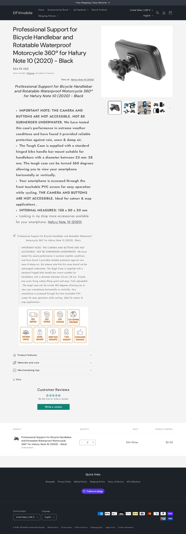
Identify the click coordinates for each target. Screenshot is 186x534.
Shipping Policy (97, 481)
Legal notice (110, 527)
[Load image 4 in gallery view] (159, 107)
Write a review (53, 406)
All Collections (133, 481)
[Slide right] (170, 108)
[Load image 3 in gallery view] (144, 107)
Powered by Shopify (37, 527)
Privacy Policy (64, 481)
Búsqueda (50, 481)
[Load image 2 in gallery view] (129, 107)
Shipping (30, 73)
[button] (59, 10)
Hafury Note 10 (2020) (82, 79)
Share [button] (18, 379)
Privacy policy (66, 527)
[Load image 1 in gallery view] (114, 107)
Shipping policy (97, 527)
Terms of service (81, 527)
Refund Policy (80, 481)
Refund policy (53, 527)
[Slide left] (104, 108)
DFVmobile (24, 527)
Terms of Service (116, 481)
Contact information (126, 527)
